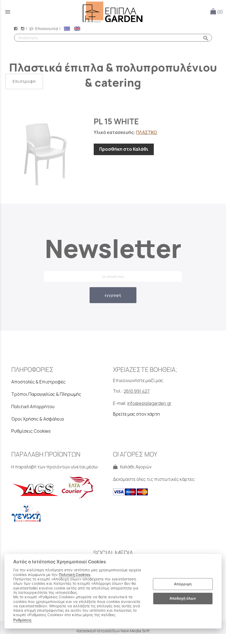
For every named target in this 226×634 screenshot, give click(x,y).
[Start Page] (113, 11)
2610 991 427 (137, 391)
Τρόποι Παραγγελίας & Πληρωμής (46, 394)
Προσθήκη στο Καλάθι (123, 149)
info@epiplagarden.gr (149, 403)
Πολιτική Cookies (74, 574)
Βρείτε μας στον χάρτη (136, 414)
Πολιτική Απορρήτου (33, 407)
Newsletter (113, 248)
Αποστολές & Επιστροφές (38, 382)
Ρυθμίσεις (22, 620)
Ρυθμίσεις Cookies (31, 431)
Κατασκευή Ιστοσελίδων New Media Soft (113, 630)
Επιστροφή (24, 81)
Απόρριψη (183, 584)
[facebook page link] (16, 28)
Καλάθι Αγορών (135, 467)
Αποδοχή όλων (183, 598)
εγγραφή (113, 295)
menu (7, 12)
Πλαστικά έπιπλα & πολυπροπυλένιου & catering (113, 75)
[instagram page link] (23, 28)
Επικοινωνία (46, 28)
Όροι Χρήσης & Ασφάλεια (37, 419)
